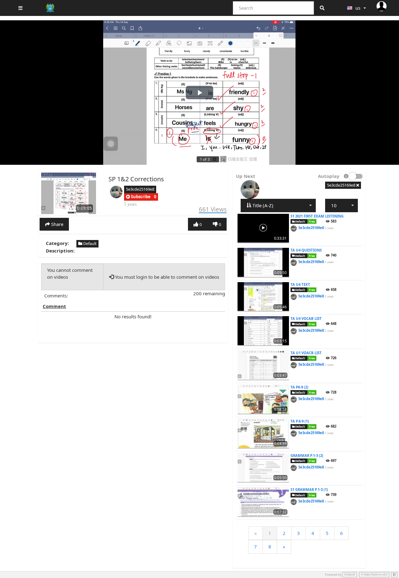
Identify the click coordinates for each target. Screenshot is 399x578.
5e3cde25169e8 (140, 189)
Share (56, 224)
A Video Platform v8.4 (374, 574)
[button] (138, 197)
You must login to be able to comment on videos (166, 277)
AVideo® (349, 574)
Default (89, 243)
